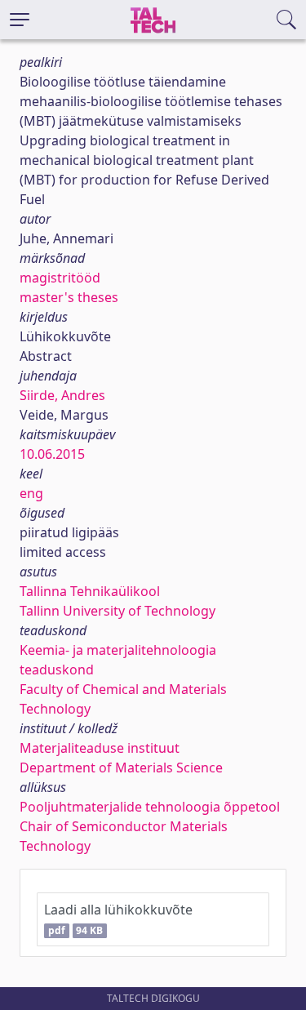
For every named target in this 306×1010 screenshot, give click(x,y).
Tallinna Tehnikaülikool (90, 591)
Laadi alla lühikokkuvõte (118, 919)
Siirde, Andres (62, 395)
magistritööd (60, 278)
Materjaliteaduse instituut (100, 748)
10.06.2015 (52, 454)
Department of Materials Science (121, 767)
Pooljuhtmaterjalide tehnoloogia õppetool (150, 807)
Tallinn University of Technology (117, 611)
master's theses (69, 297)
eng (31, 493)
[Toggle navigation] (19, 19)
